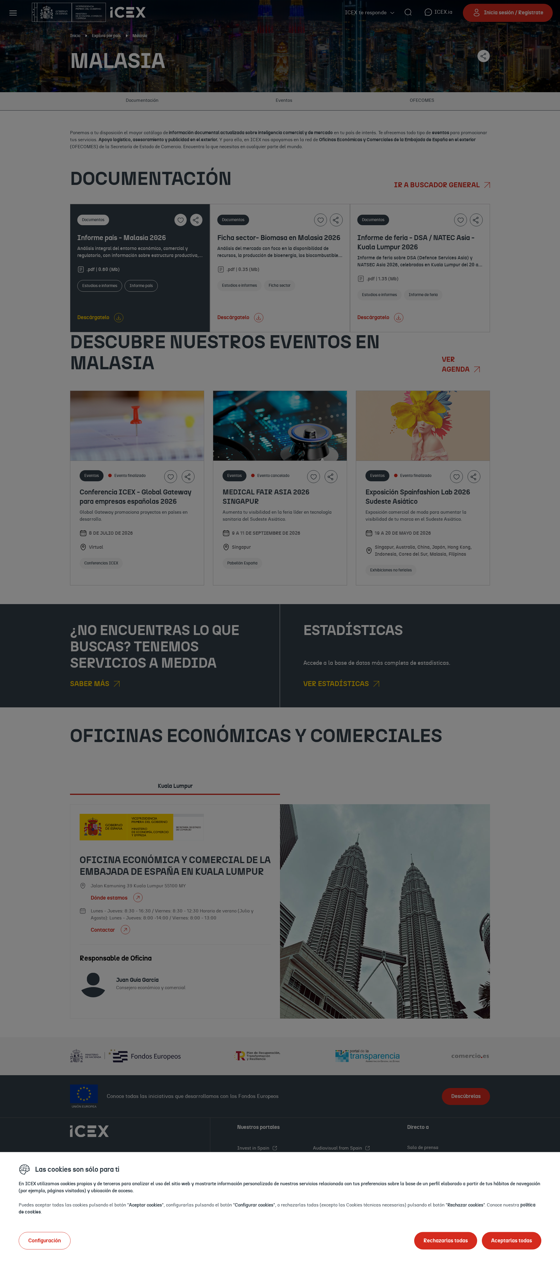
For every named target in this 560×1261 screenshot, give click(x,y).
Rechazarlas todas (446, 1240)
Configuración (44, 1240)
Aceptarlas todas (511, 1240)
